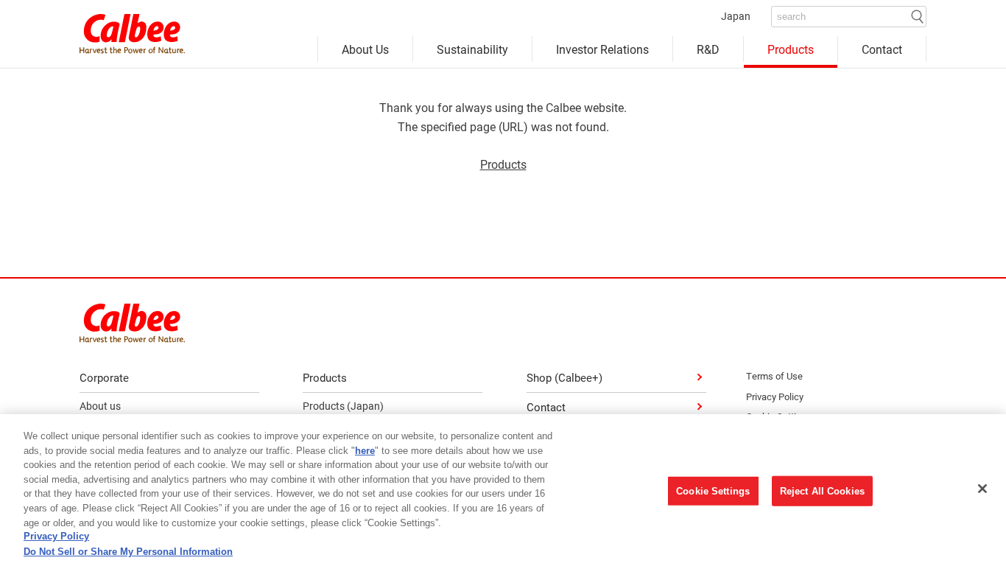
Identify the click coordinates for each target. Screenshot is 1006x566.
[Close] (982, 488)
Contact (882, 49)
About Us (365, 49)
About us (100, 406)
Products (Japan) (343, 406)
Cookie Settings (713, 491)
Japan (735, 16)
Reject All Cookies (822, 491)
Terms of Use (774, 375)
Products (790, 49)
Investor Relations (602, 49)
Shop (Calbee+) (564, 377)
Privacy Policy (774, 396)
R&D (708, 49)
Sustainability (472, 49)
